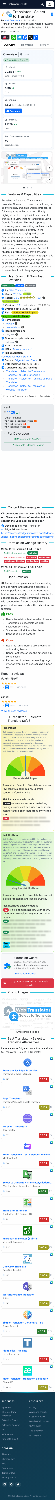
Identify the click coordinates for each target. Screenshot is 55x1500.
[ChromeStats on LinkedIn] (4, 1484)
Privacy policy (21, 349)
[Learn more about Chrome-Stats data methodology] (40, 360)
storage (10, 323)
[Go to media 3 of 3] (31, 188)
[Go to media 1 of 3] (24, 188)
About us (6, 1454)
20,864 (17, 294)
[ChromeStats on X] (18, 1484)
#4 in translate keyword (16, 427)
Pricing (32, 1407)
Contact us (7, 1468)
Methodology (8, 1459)
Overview (9, 44)
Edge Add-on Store (16, 60)
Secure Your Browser (25, 973)
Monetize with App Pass (28, 439)
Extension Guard (10, 1420)
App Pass (6, 1407)
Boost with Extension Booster (29, 445)
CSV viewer (35, 1426)
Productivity (30, 20)
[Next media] (49, 168)
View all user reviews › (14, 710)
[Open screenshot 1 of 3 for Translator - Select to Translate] (27, 167)
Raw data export (10, 1439)
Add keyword (35, 1435)
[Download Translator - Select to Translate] (27, 106)
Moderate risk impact (25, 312)
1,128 (13, 412)
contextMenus (13, 327)
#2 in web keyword (14, 424)
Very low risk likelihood (15, 316)
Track (26, 54)
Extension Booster (11, 1425)
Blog (4, 1463)
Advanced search (38, 1412)
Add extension (36, 1430)
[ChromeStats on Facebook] (11, 1484)
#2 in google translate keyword (20, 421)
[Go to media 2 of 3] (27, 188)
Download (27, 44)
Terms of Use (8, 1473)
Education (30, 286)
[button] (4, 4)
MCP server (7, 1434)
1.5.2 (18, 305)
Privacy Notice (9, 1477)
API (3, 1429)
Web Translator (12, 20)
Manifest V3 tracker (39, 1421)
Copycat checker (37, 1416)
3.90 (28, 297)
